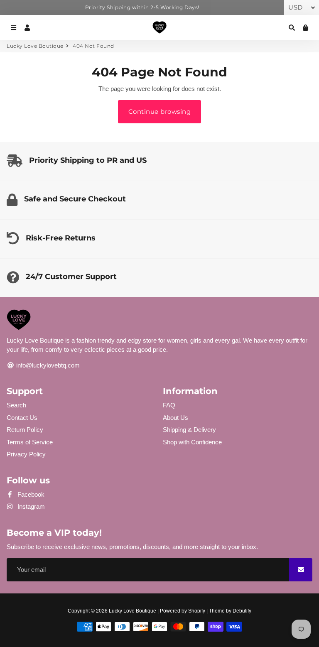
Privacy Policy (26, 454)
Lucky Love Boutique (35, 46)
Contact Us (22, 417)
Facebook (30, 494)
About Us (175, 417)
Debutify (242, 611)
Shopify (196, 611)
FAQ (169, 405)
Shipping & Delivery (189, 429)
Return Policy (25, 429)
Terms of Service (30, 442)
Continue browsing (159, 111)
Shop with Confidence (192, 442)
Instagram (30, 506)
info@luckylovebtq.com (47, 365)
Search (16, 405)
